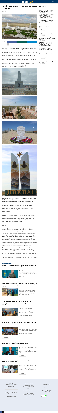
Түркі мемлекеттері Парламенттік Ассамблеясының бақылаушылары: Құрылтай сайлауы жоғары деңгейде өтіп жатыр (18, 303)
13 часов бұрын (42, 40)
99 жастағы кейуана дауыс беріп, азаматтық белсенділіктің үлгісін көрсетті (46, 49)
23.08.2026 (4, 268)
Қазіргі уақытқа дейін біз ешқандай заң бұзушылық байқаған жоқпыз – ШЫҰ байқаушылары (47, 28)
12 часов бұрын (42, 12)
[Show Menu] (2, 1)
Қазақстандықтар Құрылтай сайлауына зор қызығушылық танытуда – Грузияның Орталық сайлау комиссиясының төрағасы (47, 55)
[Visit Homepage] (28, 2)
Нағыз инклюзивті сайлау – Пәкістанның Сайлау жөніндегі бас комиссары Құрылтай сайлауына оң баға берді (47, 33)
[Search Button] (55, 1)
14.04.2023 (4, 11)
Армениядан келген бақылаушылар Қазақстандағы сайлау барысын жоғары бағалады (47, 38)
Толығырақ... (23, 278)
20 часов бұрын (42, 63)
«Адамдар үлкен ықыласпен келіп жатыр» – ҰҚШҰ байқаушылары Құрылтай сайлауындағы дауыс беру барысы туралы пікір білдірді (46, 44)
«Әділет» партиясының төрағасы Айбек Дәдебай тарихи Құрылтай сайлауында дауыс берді (47, 61)
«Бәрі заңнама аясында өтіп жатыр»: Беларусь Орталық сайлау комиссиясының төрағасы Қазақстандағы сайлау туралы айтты (46, 16)
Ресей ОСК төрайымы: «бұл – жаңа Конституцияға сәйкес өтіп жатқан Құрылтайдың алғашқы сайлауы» (46, 10)
